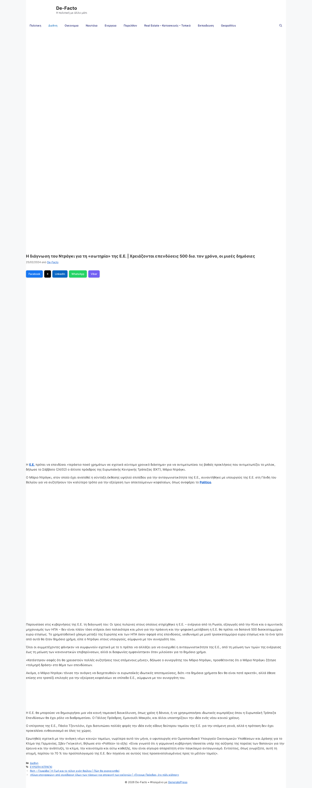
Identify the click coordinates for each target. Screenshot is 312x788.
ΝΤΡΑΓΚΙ (47, 766)
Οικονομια (72, 25)
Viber (94, 273)
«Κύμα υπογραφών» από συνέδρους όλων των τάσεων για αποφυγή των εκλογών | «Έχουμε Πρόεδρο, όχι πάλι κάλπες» (104, 774)
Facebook (34, 273)
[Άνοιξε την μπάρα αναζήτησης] (280, 25)
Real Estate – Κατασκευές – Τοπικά (167, 25)
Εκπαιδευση (206, 25)
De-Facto (66, 8)
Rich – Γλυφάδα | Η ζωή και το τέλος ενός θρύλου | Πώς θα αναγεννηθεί (74, 770)
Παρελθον (130, 25)
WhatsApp (78, 273)
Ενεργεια (110, 25)
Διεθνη (52, 25)
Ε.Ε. (32, 464)
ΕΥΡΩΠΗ (35, 766)
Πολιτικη (35, 25)
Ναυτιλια (92, 25)
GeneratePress (177, 782)
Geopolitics (228, 25)
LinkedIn (60, 273)
